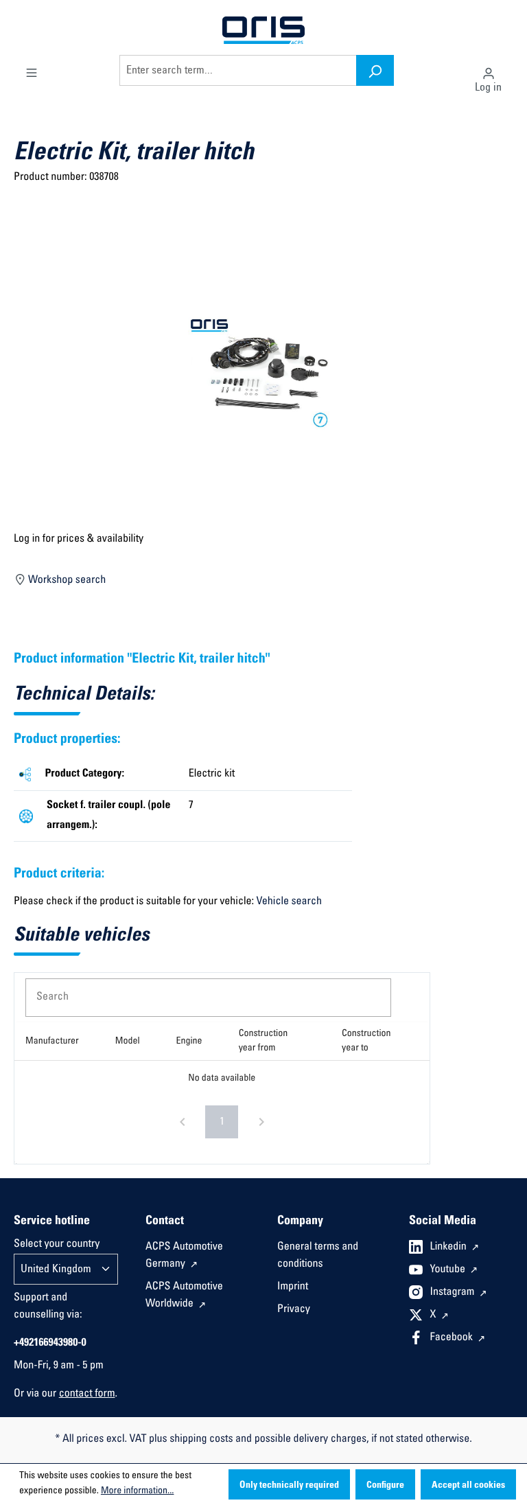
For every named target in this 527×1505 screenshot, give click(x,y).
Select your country (56, 1244)
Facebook (453, 1338)
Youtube (449, 1270)
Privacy (293, 1310)
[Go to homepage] (263, 30)
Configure (385, 1486)
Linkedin (449, 1247)
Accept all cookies (468, 1486)
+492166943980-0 (50, 1343)
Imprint (292, 1287)
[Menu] (31, 70)
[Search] (375, 70)
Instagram (453, 1292)
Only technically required (289, 1486)
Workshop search (66, 580)
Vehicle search (289, 902)
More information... (137, 1491)
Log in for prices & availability (78, 539)
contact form (87, 1394)
